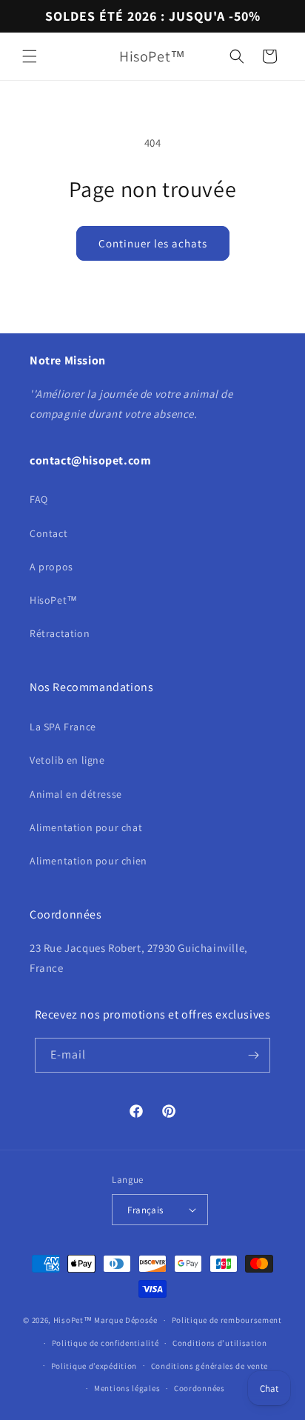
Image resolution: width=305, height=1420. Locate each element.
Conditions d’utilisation (219, 1343)
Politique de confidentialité (105, 1343)
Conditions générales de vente (209, 1366)
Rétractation (60, 633)
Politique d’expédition (94, 1366)
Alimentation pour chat (86, 827)
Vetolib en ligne (67, 760)
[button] (29, 56)
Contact (48, 533)
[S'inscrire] (253, 1055)
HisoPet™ (54, 600)
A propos (51, 566)
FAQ (39, 499)
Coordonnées (199, 1388)
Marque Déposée (126, 1320)
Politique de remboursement (227, 1320)
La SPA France (63, 726)
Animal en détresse (76, 794)
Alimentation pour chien (88, 860)
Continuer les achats (152, 243)
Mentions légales (127, 1388)
